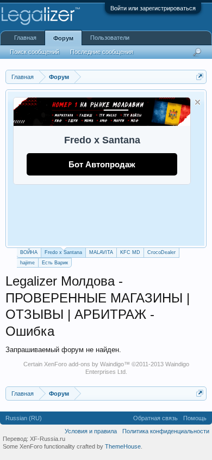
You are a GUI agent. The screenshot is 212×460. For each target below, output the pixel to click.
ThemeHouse (123, 446)
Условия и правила (91, 431)
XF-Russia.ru (47, 438)
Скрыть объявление (198, 102)
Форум (63, 38)
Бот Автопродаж (101, 164)
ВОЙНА (29, 252)
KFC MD (130, 252)
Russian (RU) (23, 418)
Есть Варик (55, 262)
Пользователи (109, 37)
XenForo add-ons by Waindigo (84, 364)
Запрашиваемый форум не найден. (63, 350)
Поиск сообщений (34, 52)
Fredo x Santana (63, 252)
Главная (25, 37)
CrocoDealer (161, 252)
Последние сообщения (101, 52)
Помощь (195, 418)
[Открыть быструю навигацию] (199, 76)
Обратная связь (155, 418)
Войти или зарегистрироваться (153, 8)
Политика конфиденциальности (165, 431)
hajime (27, 262)
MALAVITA (101, 252)
